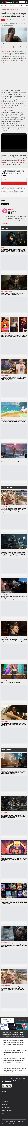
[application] (14, 142)
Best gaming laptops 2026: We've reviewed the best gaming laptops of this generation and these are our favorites (14, 1043)
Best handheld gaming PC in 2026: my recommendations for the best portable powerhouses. (14, 1070)
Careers (3, 1113)
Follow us (16, 47)
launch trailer (5, 159)
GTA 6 (20, 5)
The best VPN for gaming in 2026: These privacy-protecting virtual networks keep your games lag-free (14, 1034)
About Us (4, 1091)
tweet (3, 107)
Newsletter (24, 47)
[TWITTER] (9, 213)
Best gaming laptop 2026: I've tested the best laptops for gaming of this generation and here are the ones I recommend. (14, 1061)
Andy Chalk (10, 19)
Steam (8, 60)
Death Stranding (14, 9)
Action (8, 9)
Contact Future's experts (7, 1095)
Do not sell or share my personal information (12, 1116)
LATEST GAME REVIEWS (20, 1020)
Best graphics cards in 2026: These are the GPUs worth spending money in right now (15, 1052)
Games (3, 9)
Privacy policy (5, 1101)
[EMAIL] (12, 213)
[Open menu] (2, 2)
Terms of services (18, 187)
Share (5, 47)
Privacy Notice (20, 188)
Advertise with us (6, 1107)
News (3, 20)
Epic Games (5, 204)
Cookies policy (5, 1104)
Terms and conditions (7, 1098)
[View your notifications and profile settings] (13, 2)
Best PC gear (12, 5)
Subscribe (22, 2)
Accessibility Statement (7, 1110)
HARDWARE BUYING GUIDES (7, 1020)
